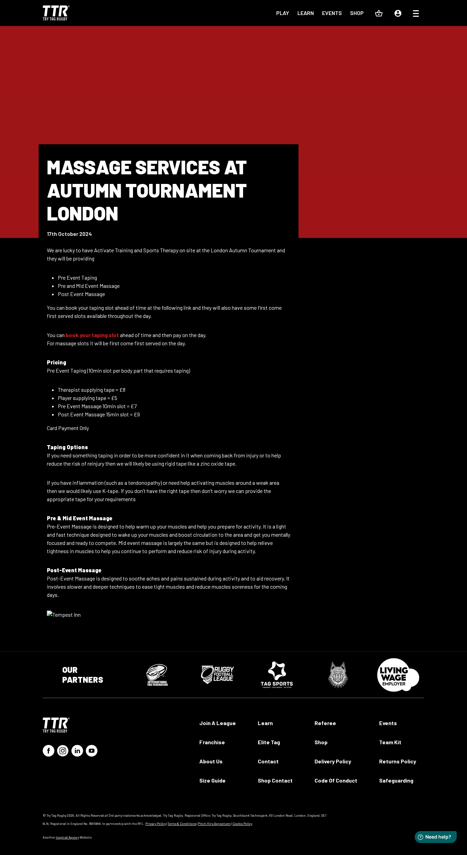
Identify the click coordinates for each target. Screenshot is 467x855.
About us (211, 761)
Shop (357, 13)
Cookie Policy (242, 823)
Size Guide (212, 780)
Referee (325, 723)
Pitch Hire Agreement (214, 823)
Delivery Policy (333, 761)
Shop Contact (275, 780)
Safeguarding (396, 780)
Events (332, 13)
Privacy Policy (155, 823)
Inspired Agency (67, 837)
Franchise (212, 742)
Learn (305, 13)
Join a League (217, 723)
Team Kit (390, 742)
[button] (416, 14)
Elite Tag (269, 742)
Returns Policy (397, 761)
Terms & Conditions (182, 823)
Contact (268, 761)
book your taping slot (92, 335)
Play (282, 13)
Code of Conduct (336, 780)
